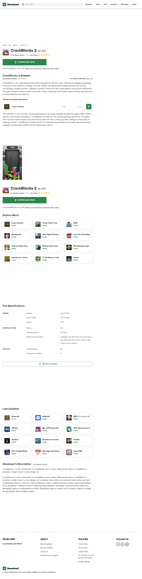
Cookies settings (84, 562)
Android (113, 4)
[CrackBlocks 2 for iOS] (6, 52)
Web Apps (124, 4)
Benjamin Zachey (41, 464)
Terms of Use (83, 548)
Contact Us (44, 552)
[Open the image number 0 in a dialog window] (12, 162)
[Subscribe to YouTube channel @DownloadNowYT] (127, 544)
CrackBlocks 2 (28, 50)
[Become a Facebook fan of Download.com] (118, 544)
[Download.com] (11, 4)
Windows (88, 4)
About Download (46, 544)
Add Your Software (46, 548)
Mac (97, 4)
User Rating (34, 55)
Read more (89, 78)
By (18, 55)
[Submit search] (23, 4)
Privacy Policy (83, 544)
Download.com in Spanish (49, 555)
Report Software (49, 364)
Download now (26, 62)
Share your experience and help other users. (42, 68)
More (134, 4)
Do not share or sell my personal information (86, 556)
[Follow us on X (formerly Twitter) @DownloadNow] (122, 544)
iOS (105, 4)
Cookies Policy (83, 552)
